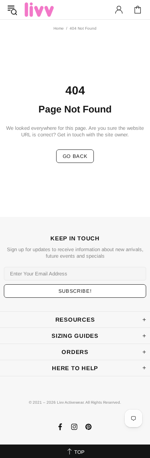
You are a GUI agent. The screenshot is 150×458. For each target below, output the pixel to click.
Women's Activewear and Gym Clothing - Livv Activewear (39, 9)
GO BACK (75, 156)
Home (58, 28)
